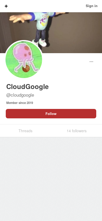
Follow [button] (51, 113)
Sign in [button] (92, 5)
